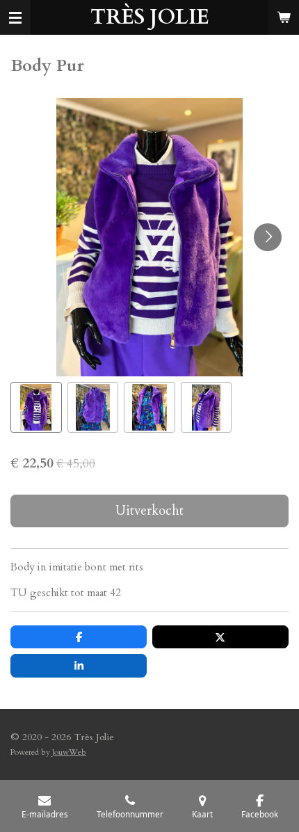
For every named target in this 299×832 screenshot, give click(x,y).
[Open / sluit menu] (15, 17)
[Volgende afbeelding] (268, 237)
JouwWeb (69, 752)
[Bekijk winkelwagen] (283, 17)
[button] (36, 407)
